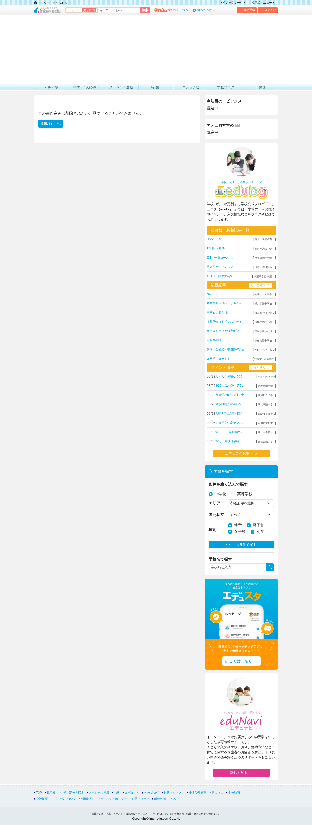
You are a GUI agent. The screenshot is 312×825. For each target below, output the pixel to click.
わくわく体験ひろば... (229, 376)
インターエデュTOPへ (52, 3)
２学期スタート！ (218, 358)
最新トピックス (174, 792)
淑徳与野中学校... (264, 340)
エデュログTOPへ (239, 453)
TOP (39, 792)
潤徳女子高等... (266, 413)
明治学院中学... (266, 404)
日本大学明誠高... (264, 267)
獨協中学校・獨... (264, 322)
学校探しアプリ (178, 10)
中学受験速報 (198, 792)
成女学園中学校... (264, 303)
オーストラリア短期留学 (223, 331)
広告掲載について (64, 799)
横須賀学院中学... (264, 258)
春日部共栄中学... (264, 248)
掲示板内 (89, 10)
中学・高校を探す (72, 792)
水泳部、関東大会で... (221, 276)
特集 (117, 792)
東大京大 (217, 792)
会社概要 (42, 799)
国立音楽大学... (266, 441)
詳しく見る (238, 773)
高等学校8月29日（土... (230, 395)
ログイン (270, 9)
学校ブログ (151, 792)
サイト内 (74, 10)
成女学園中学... (266, 386)
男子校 (258, 525)
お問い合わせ (140, 799)
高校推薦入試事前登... (229, 404)
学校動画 (234, 792)
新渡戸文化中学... (264, 294)
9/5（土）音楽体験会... (230, 432)
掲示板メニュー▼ (263, 2)
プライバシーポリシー (112, 799)
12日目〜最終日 (217, 248)
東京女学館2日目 (218, 312)
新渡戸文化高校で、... (229, 422)
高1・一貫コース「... (220, 257)
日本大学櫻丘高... (264, 239)
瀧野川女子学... (266, 395)
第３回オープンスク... (221, 267)
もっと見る (258, 285)
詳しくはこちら (239, 661)
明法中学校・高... (264, 349)
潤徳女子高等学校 (264, 359)
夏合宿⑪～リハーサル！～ (224, 303)
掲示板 (51, 792)
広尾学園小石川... (264, 331)
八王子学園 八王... (264, 276)
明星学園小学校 (266, 376)
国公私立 (216, 514)
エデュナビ (132, 792)
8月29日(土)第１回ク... (230, 413)
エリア (214, 503)
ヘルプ (175, 799)
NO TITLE (213, 294)
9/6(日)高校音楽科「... (229, 441)
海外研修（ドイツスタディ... (225, 321)
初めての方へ (205, 10)
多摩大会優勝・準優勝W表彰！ (227, 349)
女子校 (240, 531)
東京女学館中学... (264, 312)
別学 (260, 531)
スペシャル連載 (99, 792)
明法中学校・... (266, 432)
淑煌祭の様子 (215, 340)
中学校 (220, 494)
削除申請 (160, 799)
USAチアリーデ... (218, 239)
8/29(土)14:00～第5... (229, 385)
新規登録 (249, 9)
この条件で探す (244, 545)
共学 (238, 525)
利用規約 (87, 799)
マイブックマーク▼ (232, 2)
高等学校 (245, 494)
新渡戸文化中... (266, 423)
